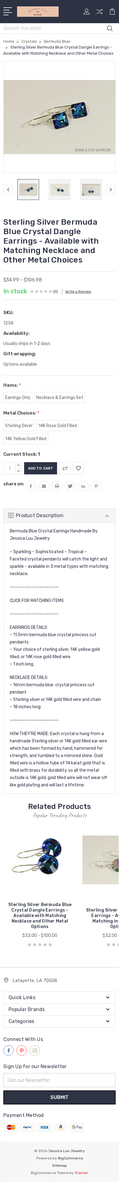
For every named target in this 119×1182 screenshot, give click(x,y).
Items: (12, 385)
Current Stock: (21, 454)
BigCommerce (70, 1158)
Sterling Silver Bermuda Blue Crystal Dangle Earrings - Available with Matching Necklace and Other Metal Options (40, 915)
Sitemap (59, 1165)
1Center (81, 1173)
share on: (13, 484)
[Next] (110, 189)
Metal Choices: (21, 413)
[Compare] (99, 13)
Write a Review (78, 291)
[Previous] (8, 189)
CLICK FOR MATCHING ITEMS (37, 600)
